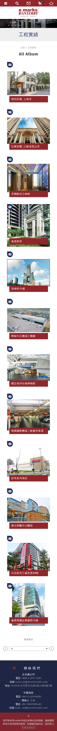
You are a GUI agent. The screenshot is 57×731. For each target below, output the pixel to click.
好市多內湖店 (28, 462)
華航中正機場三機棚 (28, 320)
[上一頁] (5, 648)
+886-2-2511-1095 (31, 678)
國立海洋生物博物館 (28, 367)
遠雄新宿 (28, 225)
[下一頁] (51, 648)
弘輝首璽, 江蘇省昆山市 (28, 130)
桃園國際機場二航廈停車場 (28, 415)
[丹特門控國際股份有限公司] (28, 12)
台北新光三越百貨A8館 (28, 557)
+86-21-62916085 (31, 696)
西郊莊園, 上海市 (28, 83)
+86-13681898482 (31, 704)
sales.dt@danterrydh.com (31, 681)
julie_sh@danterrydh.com (31, 707)
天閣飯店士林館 (28, 178)
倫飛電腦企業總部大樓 (28, 604)
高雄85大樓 (28, 272)
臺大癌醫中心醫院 (28, 509)
